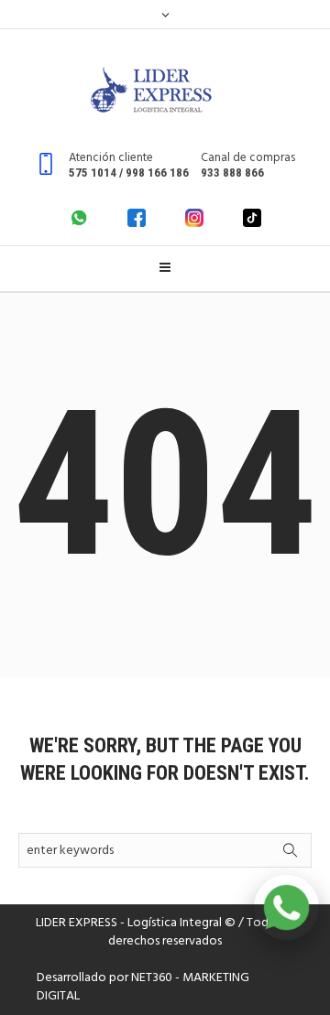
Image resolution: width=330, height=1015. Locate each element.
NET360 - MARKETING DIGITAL (143, 987)
